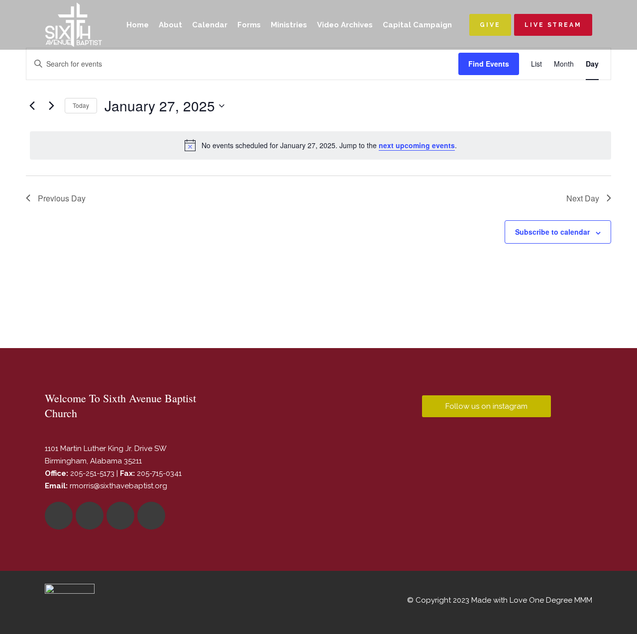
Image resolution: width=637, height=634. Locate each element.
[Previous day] (32, 106)
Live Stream (553, 24)
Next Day (582, 198)
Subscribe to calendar (552, 232)
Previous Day (62, 198)
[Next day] (51, 106)
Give (490, 24)
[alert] (320, 145)
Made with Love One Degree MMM (531, 600)
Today (81, 105)
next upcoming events (417, 145)
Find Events (488, 64)
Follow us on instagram (486, 406)
